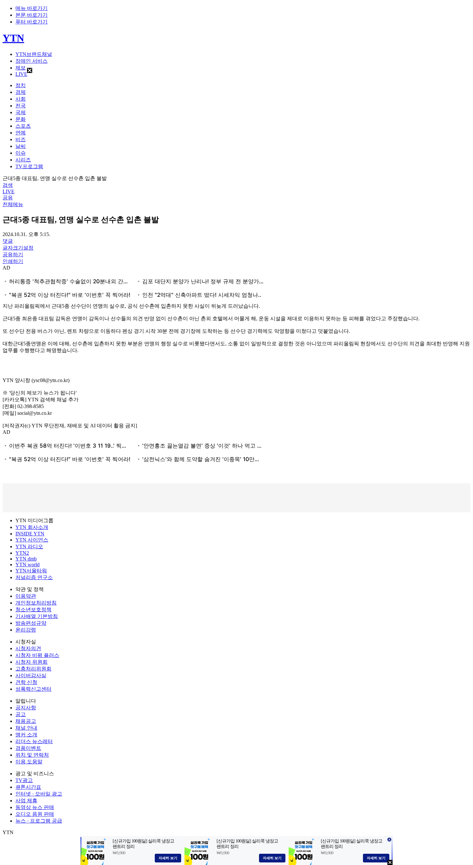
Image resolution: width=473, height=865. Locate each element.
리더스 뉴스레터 (34, 741)
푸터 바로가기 (31, 21)
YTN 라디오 (29, 546)
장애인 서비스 (31, 61)
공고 (20, 714)
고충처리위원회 (33, 668)
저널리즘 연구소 (34, 577)
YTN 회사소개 (31, 527)
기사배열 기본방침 (36, 616)
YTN (13, 38)
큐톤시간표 (28, 787)
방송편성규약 (30, 623)
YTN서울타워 (31, 570)
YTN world (27, 564)
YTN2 (22, 553)
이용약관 (25, 596)
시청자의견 (28, 648)
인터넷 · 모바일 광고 (38, 794)
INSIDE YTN (29, 533)
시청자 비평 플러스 (37, 655)
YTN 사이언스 (31, 539)
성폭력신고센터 (33, 689)
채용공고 (25, 721)
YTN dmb (26, 558)
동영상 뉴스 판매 (34, 807)
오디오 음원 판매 (34, 814)
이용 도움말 (28, 761)
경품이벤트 (28, 748)
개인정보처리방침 (36, 603)
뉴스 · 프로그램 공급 (38, 821)
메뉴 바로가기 (31, 8)
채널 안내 (26, 728)
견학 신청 (26, 682)
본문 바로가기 (31, 15)
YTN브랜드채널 (33, 54)
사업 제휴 (26, 800)
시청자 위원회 (31, 662)
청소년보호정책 (33, 609)
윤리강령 (25, 630)
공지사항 (25, 707)
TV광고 (24, 780)
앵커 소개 (26, 734)
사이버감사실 (30, 675)
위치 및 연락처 (32, 755)
